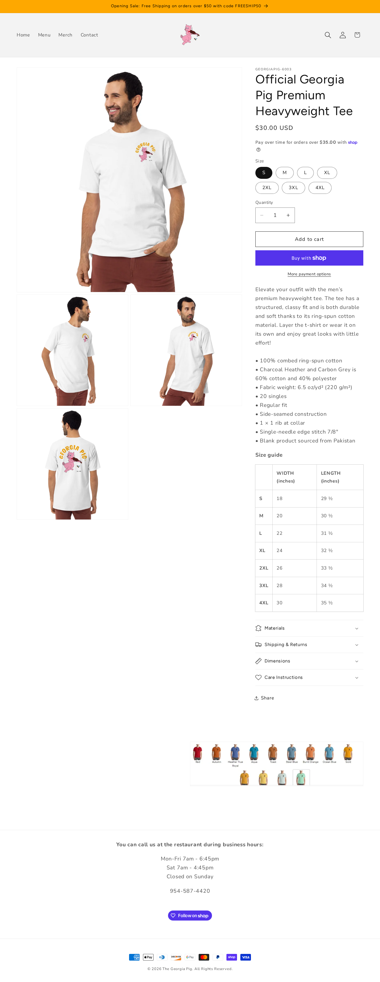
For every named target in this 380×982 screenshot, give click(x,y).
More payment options (309, 274)
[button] (327, 35)
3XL (293, 187)
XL (327, 172)
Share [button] (267, 698)
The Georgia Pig (177, 968)
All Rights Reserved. (213, 968)
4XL (320, 187)
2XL (267, 187)
